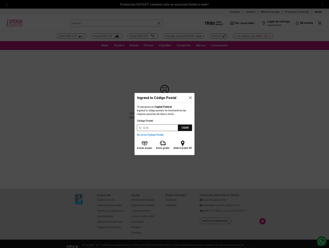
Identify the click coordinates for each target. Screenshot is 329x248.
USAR (185, 127)
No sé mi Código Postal (150, 134)
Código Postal (145, 120)
